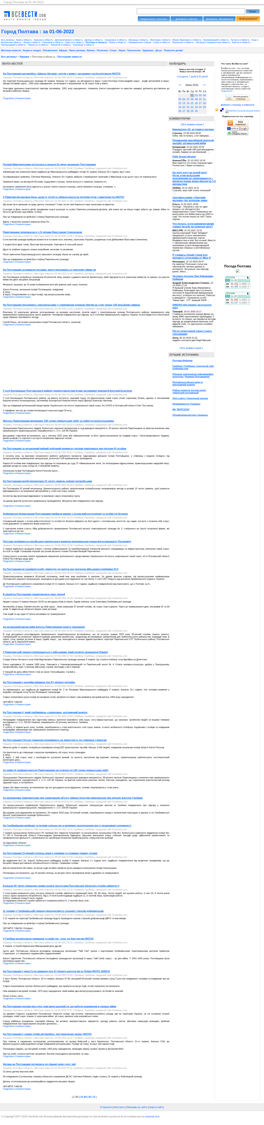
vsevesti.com (152, 1116)
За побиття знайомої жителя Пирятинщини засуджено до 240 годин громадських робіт (55, 770)
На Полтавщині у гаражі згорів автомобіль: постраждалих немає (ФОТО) (47, 1034)
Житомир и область (160, 40)
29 (192, 111)
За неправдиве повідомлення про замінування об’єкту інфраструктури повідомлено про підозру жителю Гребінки (73, 798)
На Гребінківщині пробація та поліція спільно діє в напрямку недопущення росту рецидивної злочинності (67, 825)
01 (192, 95)
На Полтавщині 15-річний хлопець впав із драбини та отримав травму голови (50, 853)
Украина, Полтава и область (18, 77)
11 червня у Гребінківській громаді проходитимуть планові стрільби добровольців (53, 911)
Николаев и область (53, 42)
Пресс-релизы (77, 50)
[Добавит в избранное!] (216, 111)
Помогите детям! (173, 50)
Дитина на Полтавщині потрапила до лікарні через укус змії (39, 1064)
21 (188, 107)
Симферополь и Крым (140, 42)
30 (196, 111)
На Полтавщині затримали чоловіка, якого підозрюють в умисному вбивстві (49, 269)
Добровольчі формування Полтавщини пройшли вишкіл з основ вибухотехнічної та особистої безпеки (65, 513)
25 (204, 107)
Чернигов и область (61, 45)
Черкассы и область (38, 45)
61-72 (92, 1096)
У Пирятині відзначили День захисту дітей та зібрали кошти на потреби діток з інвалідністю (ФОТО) (63, 197)
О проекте (106, 1107)
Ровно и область (118, 42)
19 (179, 107)
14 (188, 103)
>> (204, 85)
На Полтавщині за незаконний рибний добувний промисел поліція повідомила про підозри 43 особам (64, 448)
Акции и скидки (32, 50)
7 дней (193, 76)
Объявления (50, 50)
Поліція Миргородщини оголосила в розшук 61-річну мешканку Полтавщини (49, 164)
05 (179, 99)
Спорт (113, 50)
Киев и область (24, 40)
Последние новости (69, 56)
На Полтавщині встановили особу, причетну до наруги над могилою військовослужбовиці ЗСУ (60, 569)
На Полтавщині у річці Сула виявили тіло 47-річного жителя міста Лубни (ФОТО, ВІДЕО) (56, 971)
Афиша (63, 50)
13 (183, 103)
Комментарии (23, 98)
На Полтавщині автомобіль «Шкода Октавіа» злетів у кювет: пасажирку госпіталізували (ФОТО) (61, 73)
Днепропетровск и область (69, 40)
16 (196, 103)
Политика (102, 50)
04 (204, 95)
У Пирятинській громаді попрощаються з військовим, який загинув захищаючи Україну (55, 652)
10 (200, 99)
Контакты (119, 1107)
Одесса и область (74, 42)
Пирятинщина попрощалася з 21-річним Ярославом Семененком (42, 232)
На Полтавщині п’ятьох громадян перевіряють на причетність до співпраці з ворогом (55, 740)
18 (204, 103)
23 (196, 107)
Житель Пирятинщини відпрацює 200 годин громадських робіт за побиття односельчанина (58, 421)
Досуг (159, 50)
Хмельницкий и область (13, 45)
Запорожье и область (116, 40)
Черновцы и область (83, 45)
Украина (24, 56)
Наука (122, 50)
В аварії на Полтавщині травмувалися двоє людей (34, 594)
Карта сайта (157, 1107)
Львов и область (32, 42)
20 (183, 107)
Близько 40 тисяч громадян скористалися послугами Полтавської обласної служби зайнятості (61, 885)
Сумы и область (162, 42)
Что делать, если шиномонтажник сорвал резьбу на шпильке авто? (193, 225)
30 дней (203, 76)
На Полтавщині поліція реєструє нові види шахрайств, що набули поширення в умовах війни (59, 1006)
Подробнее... (227, 91)
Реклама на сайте (137, 1107)
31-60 (83, 1096)
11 (204, 99)
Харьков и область (44, 40)
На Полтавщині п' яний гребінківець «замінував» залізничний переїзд (45, 712)
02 (196, 95)
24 (200, 107)
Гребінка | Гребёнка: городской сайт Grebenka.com (100, 77)
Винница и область (139, 40)
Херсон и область (241, 42)
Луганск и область (240, 40)
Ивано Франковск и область (187, 40)
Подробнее (8, 98)
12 (179, 103)
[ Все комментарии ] (192, 124)
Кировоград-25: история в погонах (193, 129)
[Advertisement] (35, 132)
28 (188, 111)
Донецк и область (94, 40)
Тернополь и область (183, 42)
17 (200, 103)
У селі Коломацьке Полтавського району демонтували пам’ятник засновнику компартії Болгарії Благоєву (67, 390)
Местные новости (11, 50)
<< (179, 85)
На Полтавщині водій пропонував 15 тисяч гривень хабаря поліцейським (47, 481)
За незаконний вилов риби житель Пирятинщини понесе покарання (44, 627)
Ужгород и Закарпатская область (213, 42)
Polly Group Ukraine (184, 156)
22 (192, 107)
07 (188, 99)
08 (192, 99)
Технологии (133, 50)
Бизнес (91, 50)
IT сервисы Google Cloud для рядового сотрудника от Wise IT (191, 256)
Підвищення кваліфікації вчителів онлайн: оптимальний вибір (193, 142)
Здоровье (148, 50)
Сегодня (182, 76)
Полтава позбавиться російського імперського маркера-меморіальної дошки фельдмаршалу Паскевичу (67, 541)
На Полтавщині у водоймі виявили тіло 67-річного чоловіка (39, 682)
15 (192, 103)
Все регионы (7, 40)
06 (183, 99)
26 (179, 111)
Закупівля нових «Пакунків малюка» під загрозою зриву (189, 199)
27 (183, 111)
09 (196, 99)
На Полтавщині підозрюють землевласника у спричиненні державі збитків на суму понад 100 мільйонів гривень (71, 304)
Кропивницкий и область (216, 40)
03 (200, 95)
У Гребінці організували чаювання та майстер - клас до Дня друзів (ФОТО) (48, 938)
